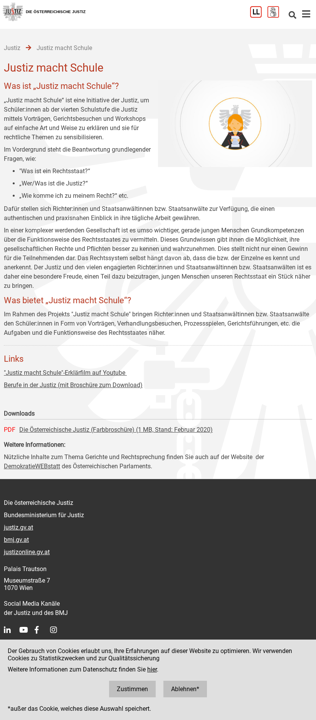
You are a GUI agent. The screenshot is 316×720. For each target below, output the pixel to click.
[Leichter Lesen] (258, 15)
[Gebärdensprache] (276, 15)
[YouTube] (27, 630)
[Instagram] (58, 630)
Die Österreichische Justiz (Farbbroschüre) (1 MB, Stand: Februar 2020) (116, 429)
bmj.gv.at (16, 539)
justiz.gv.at (18, 527)
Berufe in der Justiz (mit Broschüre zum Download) (73, 385)
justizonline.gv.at (27, 552)
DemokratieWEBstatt (32, 466)
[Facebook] (42, 630)
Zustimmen (132, 689)
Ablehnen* (185, 689)
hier (152, 669)
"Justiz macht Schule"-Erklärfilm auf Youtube (65, 372)
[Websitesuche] (292, 15)
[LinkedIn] (11, 630)
